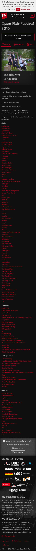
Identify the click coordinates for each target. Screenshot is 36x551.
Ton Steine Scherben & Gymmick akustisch (16, 350)
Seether (4, 260)
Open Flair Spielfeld (8, 382)
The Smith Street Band (9, 278)
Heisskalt (5, 204)
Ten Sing (4, 386)
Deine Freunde (6, 165)
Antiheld (4, 140)
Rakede (4, 248)
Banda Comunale (7, 396)
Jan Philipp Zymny (8, 336)
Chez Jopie (5, 400)
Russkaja (4, 253)
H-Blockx (5, 200)
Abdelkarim (5, 308)
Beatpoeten (5, 313)
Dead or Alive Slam (8, 324)
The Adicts (5, 264)
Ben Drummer (6, 315)
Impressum (5, 541)
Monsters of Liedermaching (11, 232)
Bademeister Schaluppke (10, 310)
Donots (4, 174)
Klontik (4, 214)
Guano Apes (6, 198)
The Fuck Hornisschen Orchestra (12, 267)
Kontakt (26, 541)
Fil (2, 331)
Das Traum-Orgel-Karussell (11, 363)
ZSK (3, 301)
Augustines (5, 147)
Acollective (5, 126)
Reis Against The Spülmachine (12, 419)
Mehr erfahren (26, 9)
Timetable (19, 44)
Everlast (4, 188)
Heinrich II (5, 202)
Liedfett (4, 221)
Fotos (31, 44)
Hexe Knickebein (7, 368)
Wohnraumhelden (8, 297)
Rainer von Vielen (7, 246)
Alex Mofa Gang (7, 133)
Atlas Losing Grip (7, 144)
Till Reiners (5, 347)
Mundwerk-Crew (7, 237)
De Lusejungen (7, 168)
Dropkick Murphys (8, 179)
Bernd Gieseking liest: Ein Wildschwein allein (16, 361)
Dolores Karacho (7, 405)
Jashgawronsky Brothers (10, 338)
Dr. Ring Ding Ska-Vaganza (11, 181)
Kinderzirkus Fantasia (9, 377)
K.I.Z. (3, 211)
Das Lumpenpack (7, 322)
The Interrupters (7, 271)
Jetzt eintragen (19, 452)
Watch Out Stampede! (9, 290)
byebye (4, 161)
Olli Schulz (5, 239)
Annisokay (5, 138)
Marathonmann (7, 225)
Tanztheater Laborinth (9, 423)
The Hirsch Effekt (7, 269)
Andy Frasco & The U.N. (10, 135)
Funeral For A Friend (8, 193)
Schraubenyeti (6, 257)
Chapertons (5, 320)
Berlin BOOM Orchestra (10, 154)
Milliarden (5, 230)
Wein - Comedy (7, 430)
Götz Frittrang (6, 334)
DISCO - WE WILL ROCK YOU (12, 402)
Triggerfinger (6, 285)
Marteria (4, 228)
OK (18, 9)
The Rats (5, 426)
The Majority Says (8, 274)
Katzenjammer (6, 207)
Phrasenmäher (6, 244)
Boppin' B (5, 158)
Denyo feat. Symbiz (8, 170)
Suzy (3, 421)
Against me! (6, 131)
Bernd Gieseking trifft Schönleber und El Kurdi (17, 317)
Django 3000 (6, 172)
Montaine (5, 234)
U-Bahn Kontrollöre (8, 352)
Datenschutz (16, 541)
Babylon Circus (7, 149)
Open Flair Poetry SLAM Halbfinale (13, 343)
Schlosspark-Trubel (8, 384)
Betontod (5, 156)
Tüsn (3, 287)
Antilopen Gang (7, 142)
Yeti (3, 435)
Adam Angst (6, 128)
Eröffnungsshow (7, 407)
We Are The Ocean (8, 292)
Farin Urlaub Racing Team (10, 191)
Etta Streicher (6, 409)
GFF (3, 195)
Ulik (3, 428)
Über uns (6, 545)
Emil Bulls (5, 186)
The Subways (6, 283)
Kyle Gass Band (7, 218)
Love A (4, 223)
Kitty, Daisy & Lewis (8, 209)
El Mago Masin (6, 329)
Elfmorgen (5, 184)
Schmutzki (5, 255)
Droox (4, 177)
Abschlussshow (7, 393)
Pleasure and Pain (8, 416)
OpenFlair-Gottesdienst (9, 414)
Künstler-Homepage (12, 82)
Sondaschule (6, 262)
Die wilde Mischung (8, 327)
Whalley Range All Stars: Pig (11, 432)
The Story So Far (7, 281)
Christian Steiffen (7, 163)
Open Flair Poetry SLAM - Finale (12, 340)
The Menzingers (7, 276)
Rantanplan (5, 251)
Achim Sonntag (7, 359)
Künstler (7, 44)
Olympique (5, 241)
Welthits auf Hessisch (9, 294)
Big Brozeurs (6, 398)
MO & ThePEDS (7, 412)
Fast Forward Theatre (9, 366)
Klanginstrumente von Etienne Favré (14, 380)
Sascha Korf (5, 345)
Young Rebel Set (7, 299)
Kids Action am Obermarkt (10, 370)
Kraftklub (5, 216)
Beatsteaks (5, 151)
